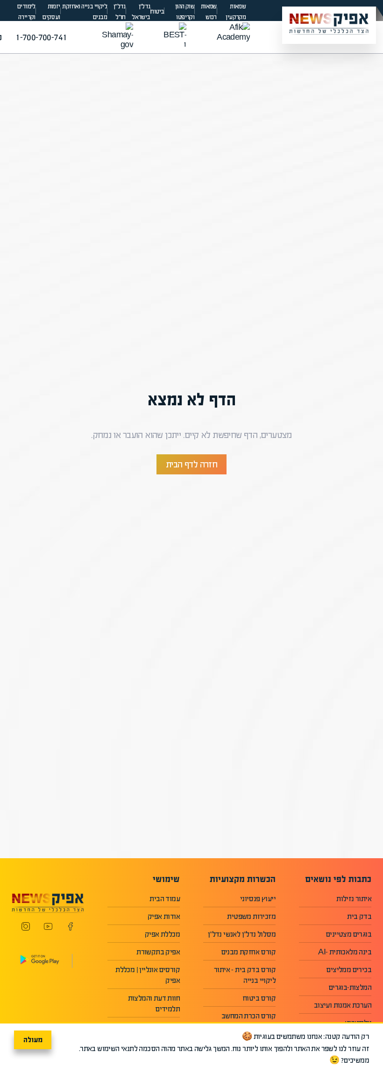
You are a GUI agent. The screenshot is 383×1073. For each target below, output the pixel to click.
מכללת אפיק (162, 934)
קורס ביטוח (259, 998)
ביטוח (157, 11)
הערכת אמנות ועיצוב (342, 1005)
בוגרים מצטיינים (348, 934)
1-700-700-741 (41, 37)
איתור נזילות (353, 898)
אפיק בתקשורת (158, 951)
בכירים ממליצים (348, 969)
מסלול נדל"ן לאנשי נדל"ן (242, 934)
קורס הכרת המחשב (248, 1015)
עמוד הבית (164, 898)
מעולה (33, 1039)
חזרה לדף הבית (191, 464)
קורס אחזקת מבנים (248, 951)
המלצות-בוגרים (350, 987)
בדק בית (359, 916)
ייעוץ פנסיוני (258, 898)
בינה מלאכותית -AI (344, 951)
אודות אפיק (164, 916)
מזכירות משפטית (251, 916)
